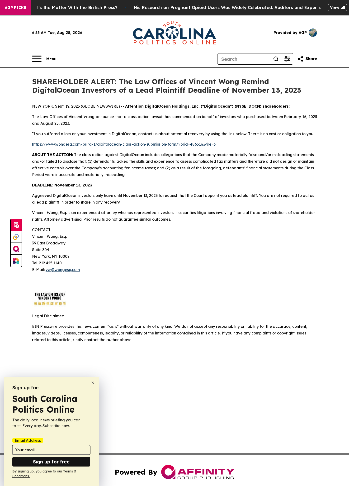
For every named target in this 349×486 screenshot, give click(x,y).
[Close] (92, 383)
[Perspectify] (16, 237)
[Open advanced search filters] (287, 58)
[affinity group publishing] (16, 249)
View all (337, 7)
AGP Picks (15, 7)
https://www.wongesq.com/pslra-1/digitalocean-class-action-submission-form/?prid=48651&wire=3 (124, 144)
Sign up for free (51, 462)
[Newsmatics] (16, 261)
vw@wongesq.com (63, 269)
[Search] (276, 58)
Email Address (28, 440)
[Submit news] (16, 225)
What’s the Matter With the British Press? (72, 7)
